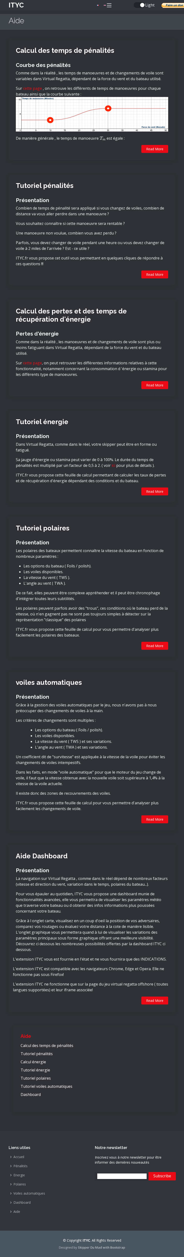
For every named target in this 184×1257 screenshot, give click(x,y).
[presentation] (103, 138)
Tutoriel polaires (42, 528)
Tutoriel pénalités (45, 186)
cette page (32, 88)
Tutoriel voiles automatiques (46, 1086)
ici (113, 465)
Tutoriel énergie (42, 422)
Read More (154, 149)
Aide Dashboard (42, 856)
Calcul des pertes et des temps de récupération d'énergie (71, 315)
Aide (26, 1036)
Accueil (18, 1157)
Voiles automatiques (29, 1193)
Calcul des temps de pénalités (65, 50)
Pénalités (20, 1166)
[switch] (139, 5)
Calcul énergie (33, 1062)
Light (150, 5)
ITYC (16, 5)
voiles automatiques (49, 682)
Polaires (19, 1184)
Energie (19, 1175)
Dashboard (31, 1094)
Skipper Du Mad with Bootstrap (101, 1247)
